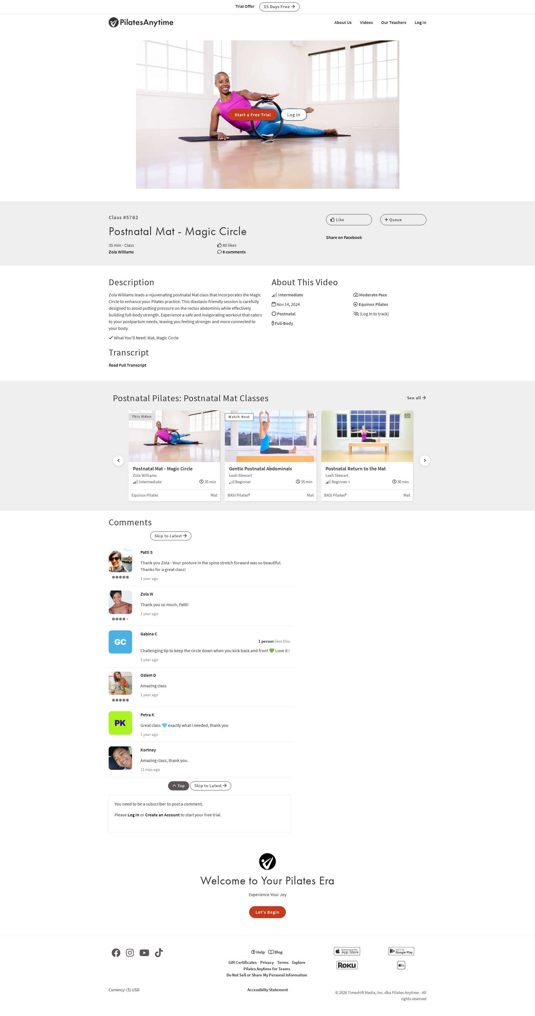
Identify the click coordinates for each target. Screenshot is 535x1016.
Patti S (146, 552)
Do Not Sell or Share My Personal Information (267, 975)
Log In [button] (293, 114)
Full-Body (284, 323)
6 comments (234, 252)
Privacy (267, 962)
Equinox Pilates (373, 304)
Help (260, 952)
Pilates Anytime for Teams (267, 968)
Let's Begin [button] (267, 912)
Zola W (146, 594)
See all (414, 397)
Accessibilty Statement (267, 989)
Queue (395, 219)
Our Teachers (393, 22)
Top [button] (180, 785)
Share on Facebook (344, 237)
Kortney (148, 750)
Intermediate (290, 294)
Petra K (147, 714)
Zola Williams (121, 252)
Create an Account (162, 814)
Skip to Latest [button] (169, 535)
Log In (420, 22)
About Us (343, 22)
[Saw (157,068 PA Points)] (120, 618)
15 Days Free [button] (277, 6)
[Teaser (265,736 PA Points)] (120, 699)
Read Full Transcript (127, 365)
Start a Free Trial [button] (253, 114)
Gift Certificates (242, 962)
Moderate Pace (373, 294)
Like (339, 219)
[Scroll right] (425, 460)
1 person (266, 641)
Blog (278, 952)
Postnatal (286, 313)
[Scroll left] (118, 460)
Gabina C (148, 634)
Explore (298, 962)
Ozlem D (148, 675)
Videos (366, 22)
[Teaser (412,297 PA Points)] (120, 576)
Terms (282, 962)
